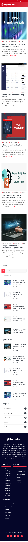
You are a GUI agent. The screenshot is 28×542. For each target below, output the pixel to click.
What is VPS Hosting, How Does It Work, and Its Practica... (13, 45)
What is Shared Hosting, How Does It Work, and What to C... (12, 146)
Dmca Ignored (7, 243)
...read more (12, 55)
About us (19, 468)
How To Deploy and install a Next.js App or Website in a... (12, 196)
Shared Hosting (7, 470)
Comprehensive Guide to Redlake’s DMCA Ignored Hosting (13, 247)
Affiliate (19, 477)
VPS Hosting (7, 479)
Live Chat (7, 515)
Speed (7, 509)
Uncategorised (15, 408)
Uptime (19, 485)
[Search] (3, 271)
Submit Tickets (21, 483)
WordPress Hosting (8, 474)
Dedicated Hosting (8, 484)
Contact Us (20, 480)
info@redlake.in (22, 1)
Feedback (8, 512)
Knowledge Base (21, 471)
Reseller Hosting (7, 489)
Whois (7, 518)
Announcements (22, 474)
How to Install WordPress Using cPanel (13, 95)
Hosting (5, 41)
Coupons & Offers (7, 494)
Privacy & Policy (9, 506)
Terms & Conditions (11, 504)
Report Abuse (9, 521)
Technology (6, 92)
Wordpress (15, 426)
